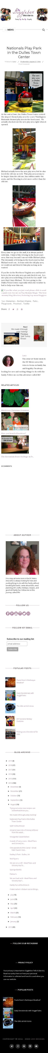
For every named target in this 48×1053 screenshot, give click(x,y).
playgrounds (7, 304)
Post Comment (24, 64)
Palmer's (13, 874)
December (14, 787)
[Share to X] (13, 309)
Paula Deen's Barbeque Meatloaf (27, 1000)
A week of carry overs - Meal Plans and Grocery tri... (23, 842)
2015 (10, 778)
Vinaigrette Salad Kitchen (19, 837)
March (13, 912)
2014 (10, 783)
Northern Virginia (24, 301)
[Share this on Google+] (17, 309)
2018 (10, 765)
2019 (10, 761)
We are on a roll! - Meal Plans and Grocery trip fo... (23, 864)
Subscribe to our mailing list (20, 639)
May (12, 904)
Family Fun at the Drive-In (19, 885)
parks (35, 301)
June (12, 899)
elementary (11, 301)
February (14, 917)
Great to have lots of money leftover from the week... (24, 831)
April (12, 908)
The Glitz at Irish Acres (25, 706)
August (13, 804)
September (15, 800)
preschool (17, 304)
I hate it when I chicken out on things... (24, 889)
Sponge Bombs (16, 869)
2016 (10, 774)
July (12, 895)
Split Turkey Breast (17, 826)
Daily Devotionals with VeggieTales (25, 694)
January (13, 921)
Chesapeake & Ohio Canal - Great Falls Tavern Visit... (23, 849)
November (14, 791)
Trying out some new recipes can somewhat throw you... (22, 809)
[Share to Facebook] (9, 309)
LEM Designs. (38, 1039)
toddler (26, 304)
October (13, 795)
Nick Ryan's (14, 859)
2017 (10, 770)
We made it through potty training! (23, 815)
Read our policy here (11, 973)
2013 (10, 927)
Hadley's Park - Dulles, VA (20, 854)
